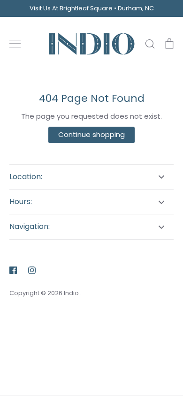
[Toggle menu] (15, 43)
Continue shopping (91, 134)
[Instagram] (32, 270)
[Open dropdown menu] (161, 176)
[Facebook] (13, 270)
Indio (72, 293)
